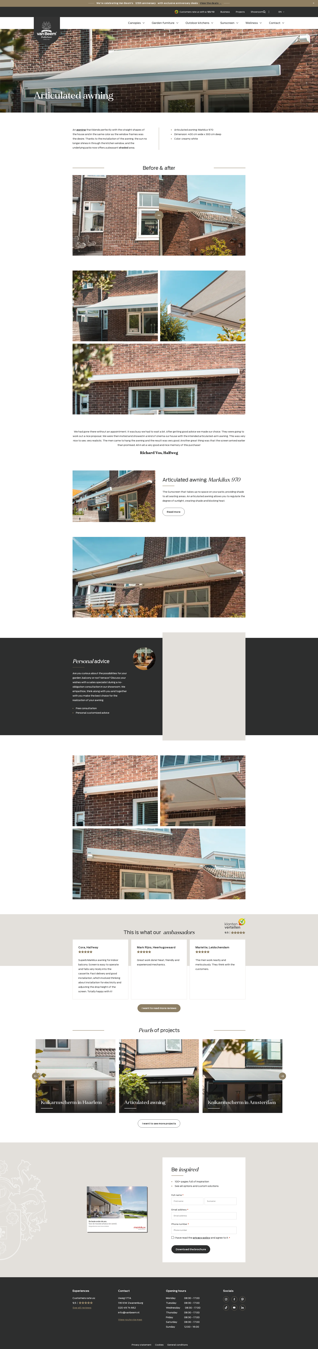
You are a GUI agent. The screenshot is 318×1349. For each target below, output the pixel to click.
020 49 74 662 (127, 1307)
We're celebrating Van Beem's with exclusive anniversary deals (159, 3)
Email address (179, 1209)
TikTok (226, 1308)
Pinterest (242, 1299)
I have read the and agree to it (202, 1237)
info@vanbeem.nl (128, 1312)
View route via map (130, 1319)
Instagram (226, 1299)
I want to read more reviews (159, 1008)
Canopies (134, 23)
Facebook (234, 1299)
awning (81, 129)
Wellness (251, 23)
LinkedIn (242, 1308)
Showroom (257, 12)
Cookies (159, 1345)
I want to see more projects (159, 1123)
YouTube (234, 1308)
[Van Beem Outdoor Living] (47, 31)
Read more (173, 511)
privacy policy (201, 1237)
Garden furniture (163, 23)
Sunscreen (227, 23)
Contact (274, 23)
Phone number (180, 1224)
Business (225, 12)
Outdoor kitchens (197, 23)
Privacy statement (141, 1345)
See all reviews (82, 1307)
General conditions (177, 1345)
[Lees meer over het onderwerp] (75, 1076)
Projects (240, 12)
